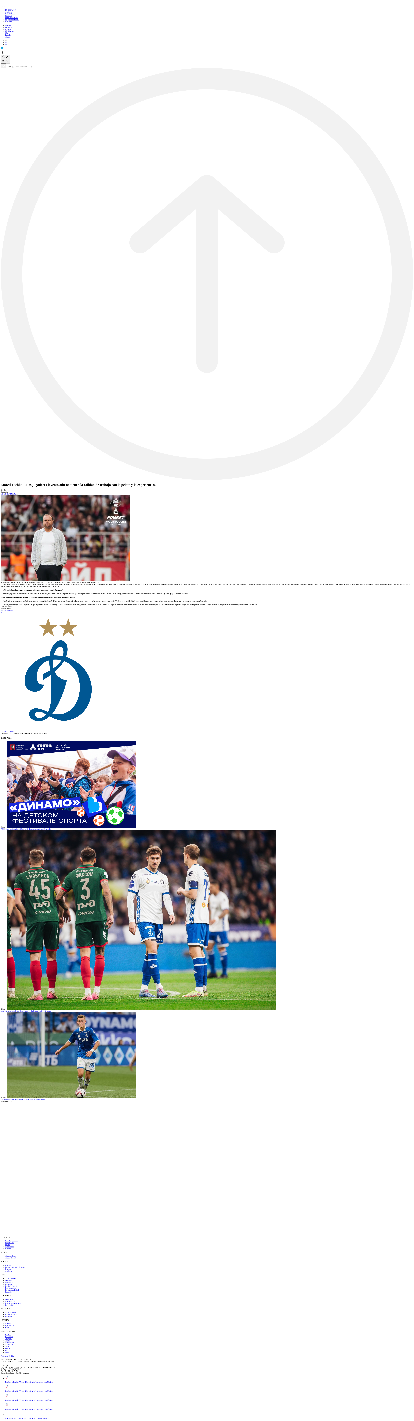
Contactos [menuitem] (8, 1280)
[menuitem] (209, 10)
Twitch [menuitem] (7, 1346)
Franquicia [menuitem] (8, 1284)
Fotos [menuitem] (7, 1327)
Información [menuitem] (9, 1305)
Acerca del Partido (7, 731)
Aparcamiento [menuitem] (10, 1301)
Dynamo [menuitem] (8, 1265)
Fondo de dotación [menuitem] (11, 1286)
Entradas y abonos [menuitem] (11, 1241)
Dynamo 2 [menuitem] (8, 1269)
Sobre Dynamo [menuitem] (10, 1278)
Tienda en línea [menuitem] (10, 1256)
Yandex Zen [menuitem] (9, 1344)
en (6, 44)
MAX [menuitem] (7, 1352)
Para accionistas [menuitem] (10, 1288)
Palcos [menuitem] (7, 1245)
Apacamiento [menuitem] (9, 1247)
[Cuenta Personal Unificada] (2, 54)
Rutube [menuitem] (7, 1348)
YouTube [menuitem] (8, 1335)
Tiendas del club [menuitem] (10, 1258)
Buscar (8, 67)
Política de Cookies (7, 1356)
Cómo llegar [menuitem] (9, 1299)
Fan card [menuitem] (8, 1249)
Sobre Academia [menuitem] (10, 1312)
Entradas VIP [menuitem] (9, 1243)
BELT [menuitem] (7, 1350)
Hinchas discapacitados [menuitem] (13, 1303)
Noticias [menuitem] (8, 1324)
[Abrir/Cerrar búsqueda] (5, 57)
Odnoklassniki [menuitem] (10, 1343)
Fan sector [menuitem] (8, 1292)
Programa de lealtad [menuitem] (12, 1290)
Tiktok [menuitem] (7, 1341)
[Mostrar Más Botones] (17, 494)
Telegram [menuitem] (8, 1339)
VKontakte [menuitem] (9, 1337)
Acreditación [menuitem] (9, 1282)
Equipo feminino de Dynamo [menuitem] (15, 1267)
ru (6, 42)
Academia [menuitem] (8, 1271)
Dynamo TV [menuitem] (9, 1325)
